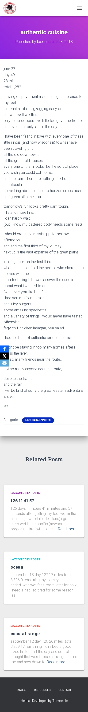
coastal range (25, 633)
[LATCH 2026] (11, 8)
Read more (67, 529)
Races (21, 690)
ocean (17, 567)
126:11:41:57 (22, 500)
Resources (42, 690)
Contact (64, 690)
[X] (4, 356)
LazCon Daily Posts (38, 420)
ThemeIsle (60, 701)
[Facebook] (4, 348)
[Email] (4, 363)
